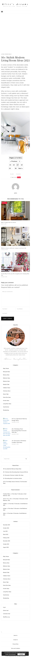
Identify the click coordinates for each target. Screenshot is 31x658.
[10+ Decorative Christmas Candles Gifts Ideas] (7, 445)
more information (12, 654)
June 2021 (5, 531)
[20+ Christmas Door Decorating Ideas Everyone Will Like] (7, 432)
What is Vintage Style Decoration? (8, 222)
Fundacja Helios (6, 493)
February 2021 (6, 537)
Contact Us (15, 639)
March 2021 (5, 534)
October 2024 (6, 528)
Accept (21, 654)
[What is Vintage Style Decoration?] (15, 210)
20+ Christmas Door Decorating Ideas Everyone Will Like (19, 430)
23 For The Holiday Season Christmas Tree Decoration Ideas (15, 482)
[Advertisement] (15, 33)
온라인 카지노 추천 (7, 498)
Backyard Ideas (6, 371)
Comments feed (6, 613)
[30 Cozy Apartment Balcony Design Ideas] (7, 421)
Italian (4, 513)
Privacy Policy (15, 644)
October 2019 (6, 544)
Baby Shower (6, 368)
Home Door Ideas (7, 397)
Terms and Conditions (15, 648)
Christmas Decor (6, 390)
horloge (4, 508)
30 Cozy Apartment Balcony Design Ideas (12, 468)
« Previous (13, 161)
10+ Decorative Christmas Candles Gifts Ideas (13, 475)
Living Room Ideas (6, 54)
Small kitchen (6, 406)
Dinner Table (6, 394)
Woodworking (6, 410)
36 (15, 168)
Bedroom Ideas (6, 381)
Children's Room (6, 387)
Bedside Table (6, 384)
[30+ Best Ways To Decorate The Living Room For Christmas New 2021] (15, 262)
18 (21, 165)
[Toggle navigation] (2, 11)
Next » (20, 168)
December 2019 (6, 540)
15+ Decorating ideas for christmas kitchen (12, 478)
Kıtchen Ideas (6, 400)
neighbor (5, 503)
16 (14, 165)
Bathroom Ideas (6, 378)
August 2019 (6, 547)
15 (10, 165)
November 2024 (6, 524)
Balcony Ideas (6, 374)
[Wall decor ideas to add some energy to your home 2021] (15, 236)
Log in (4, 607)
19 (10, 168)
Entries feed (5, 610)
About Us (15, 635)
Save (19, 177)
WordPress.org (6, 617)
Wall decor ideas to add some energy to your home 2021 (13, 248)
